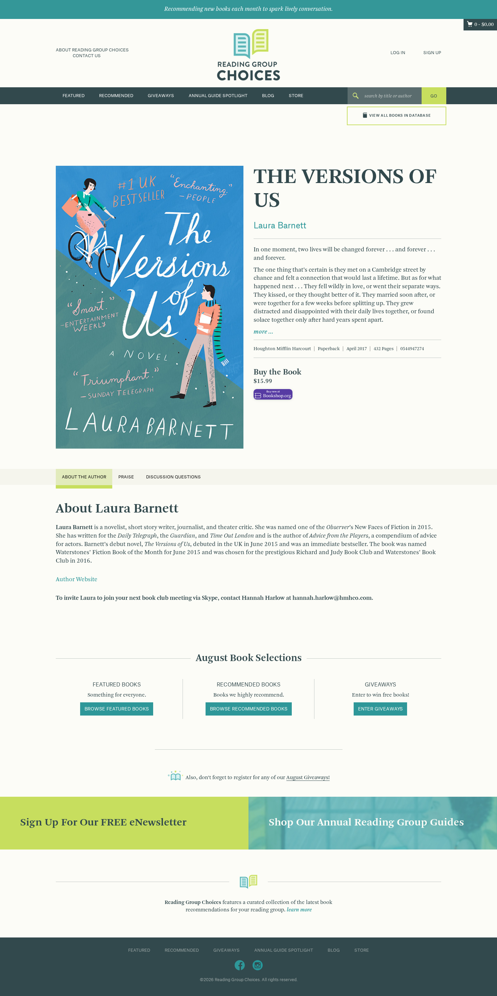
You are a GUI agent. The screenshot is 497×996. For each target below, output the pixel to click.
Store (296, 96)
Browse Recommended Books (248, 709)
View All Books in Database (400, 115)
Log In (397, 53)
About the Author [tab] (84, 477)
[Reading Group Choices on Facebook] (240, 965)
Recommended (116, 96)
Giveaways (161, 96)
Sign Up (432, 53)
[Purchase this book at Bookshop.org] (273, 394)
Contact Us (87, 56)
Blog (268, 96)
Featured (74, 96)
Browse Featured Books (117, 709)
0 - (484, 24)
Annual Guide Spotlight (218, 96)
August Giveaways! (308, 777)
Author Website (76, 579)
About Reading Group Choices (92, 50)
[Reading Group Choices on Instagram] (258, 965)
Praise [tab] (126, 477)
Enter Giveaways (380, 709)
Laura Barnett (280, 226)
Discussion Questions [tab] (173, 477)
